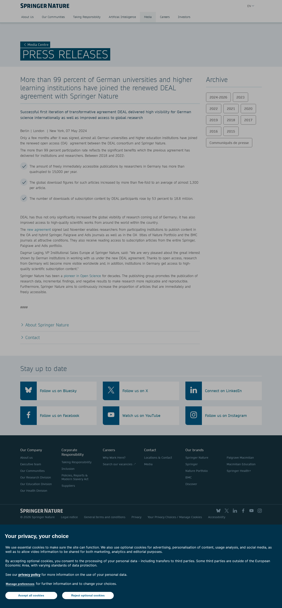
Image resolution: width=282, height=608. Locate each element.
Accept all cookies (31, 595)
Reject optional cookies (88, 595)
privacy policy (29, 574)
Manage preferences (20, 583)
